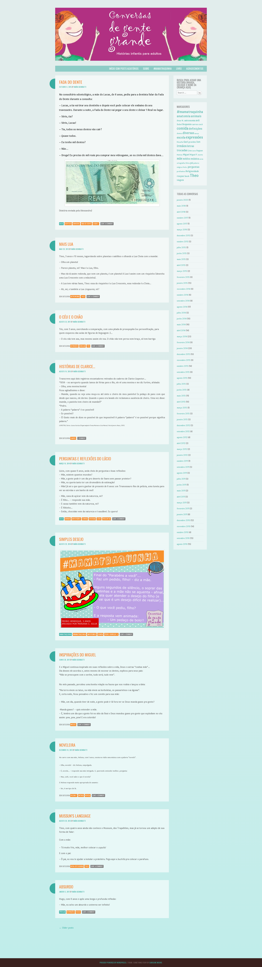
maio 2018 (181, 206)
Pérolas (62, 912)
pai (191, 163)
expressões (194, 137)
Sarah (187, 176)
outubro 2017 (182, 218)
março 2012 (182, 449)
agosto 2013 (182, 378)
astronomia (75, 296)
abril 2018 (181, 212)
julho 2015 (181, 247)
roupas (180, 176)
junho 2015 (182, 253)
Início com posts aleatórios (123, 68)
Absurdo (66, 887)
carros (195, 124)
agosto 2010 (182, 544)
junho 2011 (181, 485)
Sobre (146, 68)
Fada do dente (70, 82)
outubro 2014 (182, 295)
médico (186, 158)
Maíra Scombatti (80, 87)
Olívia (187, 163)
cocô (200, 124)
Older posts (66, 927)
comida (84, 519)
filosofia (180, 142)
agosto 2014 (182, 307)
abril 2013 (181, 402)
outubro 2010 (182, 532)
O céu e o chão (71, 317)
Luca (194, 151)
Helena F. (74, 795)
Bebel (179, 124)
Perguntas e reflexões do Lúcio (85, 459)
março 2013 (182, 408)
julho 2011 (181, 479)
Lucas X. (96, 223)
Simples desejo (71, 539)
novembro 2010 (183, 526)
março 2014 (182, 336)
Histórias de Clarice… (77, 366)
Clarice (73, 438)
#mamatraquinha (163, 68)
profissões (181, 171)
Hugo (78, 912)
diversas (92, 519)
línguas (82, 346)
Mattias (180, 155)
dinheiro (76, 223)
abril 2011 (181, 497)
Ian (198, 141)
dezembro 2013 (183, 354)
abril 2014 (181, 330)
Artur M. (180, 120)
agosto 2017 (182, 224)
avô (198, 120)
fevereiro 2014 (183, 342)
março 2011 (182, 503)
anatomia (183, 116)
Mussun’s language (75, 816)
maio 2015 (181, 259)
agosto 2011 (182, 473)
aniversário (76, 519)
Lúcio (99, 519)
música (81, 795)
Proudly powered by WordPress (113, 962)
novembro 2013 (183, 360)
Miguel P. (194, 155)
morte (200, 155)
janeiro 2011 (182, 514)
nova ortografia (77, 866)
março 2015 (182, 271)
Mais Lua (66, 244)
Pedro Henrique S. (111, 634)
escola (181, 137)
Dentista (68, 223)
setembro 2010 (183, 538)
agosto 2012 (182, 437)
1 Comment (82, 438)
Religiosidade (192, 171)
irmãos (182, 146)
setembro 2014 (183, 301)
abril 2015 (181, 265)
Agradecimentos (194, 68)
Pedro (185, 167)
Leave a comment (107, 223)
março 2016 (182, 230)
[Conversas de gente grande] (131, 64)
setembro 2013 (183, 372)
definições (74, 346)
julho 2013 (181, 384)
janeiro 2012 (182, 455)
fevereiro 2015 (183, 277)
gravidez (192, 142)
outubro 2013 (182, 366)
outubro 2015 (182, 241)
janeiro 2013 (182, 419)
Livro (179, 68)
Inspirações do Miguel (77, 655)
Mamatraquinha (65, 634)
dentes (179, 133)
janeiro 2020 (182, 200)
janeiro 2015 (182, 283)
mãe (179, 158)
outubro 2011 (182, 461)
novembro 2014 (183, 289)
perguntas (107, 519)
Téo (88, 346)
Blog (61, 223)
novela (87, 795)
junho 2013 (182, 390)
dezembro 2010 (183, 520)
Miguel (73, 724)
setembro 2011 (183, 467)
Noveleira (67, 745)
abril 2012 (181, 443)
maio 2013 (181, 396)
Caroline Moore (155, 962)
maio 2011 (181, 491)
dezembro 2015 (183, 235)
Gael (186, 142)
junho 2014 (182, 319)
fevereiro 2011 (183, 508)
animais (67, 519)
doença (197, 133)
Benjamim (186, 124)
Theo (83, 296)
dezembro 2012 (183, 425)
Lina (190, 150)
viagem (180, 180)
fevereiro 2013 (183, 413)
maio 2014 (181, 324)
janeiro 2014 (182, 348)
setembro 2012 (183, 431)
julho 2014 (181, 313)
